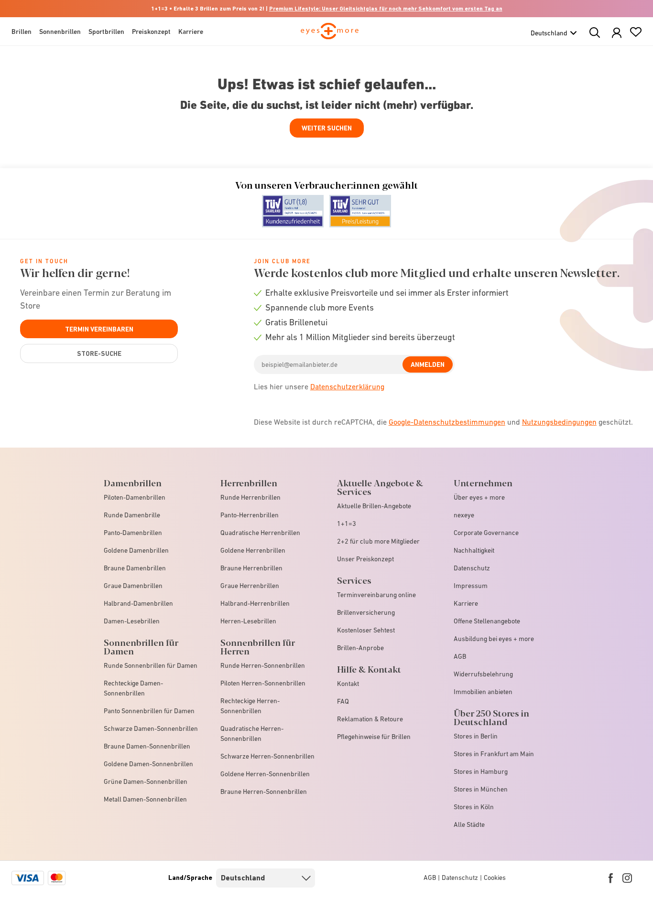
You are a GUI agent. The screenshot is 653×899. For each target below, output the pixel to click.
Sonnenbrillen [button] (60, 31)
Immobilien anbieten (483, 692)
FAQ (343, 701)
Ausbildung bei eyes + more (494, 638)
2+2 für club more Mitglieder (378, 541)
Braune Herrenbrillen (251, 568)
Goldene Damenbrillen (136, 550)
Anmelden (428, 364)
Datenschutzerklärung (347, 386)
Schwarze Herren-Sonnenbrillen (267, 756)
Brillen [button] (21, 31)
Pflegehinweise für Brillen (374, 736)
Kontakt (348, 683)
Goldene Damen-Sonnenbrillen (148, 764)
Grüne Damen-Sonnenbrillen (145, 781)
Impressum (471, 585)
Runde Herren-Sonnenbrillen (262, 665)
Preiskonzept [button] (151, 31)
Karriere (466, 603)
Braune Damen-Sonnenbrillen (147, 746)
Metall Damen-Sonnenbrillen (145, 799)
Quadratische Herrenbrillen (260, 532)
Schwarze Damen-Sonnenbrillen (151, 728)
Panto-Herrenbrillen (249, 515)
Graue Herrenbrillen (249, 585)
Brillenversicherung (366, 612)
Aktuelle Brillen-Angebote (374, 506)
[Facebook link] (611, 878)
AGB (460, 656)
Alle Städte (469, 824)
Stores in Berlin (476, 736)
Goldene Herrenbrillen (252, 550)
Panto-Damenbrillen (133, 532)
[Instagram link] (627, 878)
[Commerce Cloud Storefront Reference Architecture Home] (330, 35)
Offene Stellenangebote (487, 621)
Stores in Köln (474, 807)
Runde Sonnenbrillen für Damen (150, 665)
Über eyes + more (479, 497)
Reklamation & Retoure (370, 719)
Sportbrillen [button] (106, 31)
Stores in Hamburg (481, 771)
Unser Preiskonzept (365, 559)
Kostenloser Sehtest (366, 630)
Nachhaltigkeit (474, 550)
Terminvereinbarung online (376, 595)
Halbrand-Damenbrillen (138, 603)
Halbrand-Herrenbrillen (255, 603)
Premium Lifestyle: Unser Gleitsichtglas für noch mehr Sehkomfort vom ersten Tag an (385, 8)
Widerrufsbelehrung (483, 674)
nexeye (464, 515)
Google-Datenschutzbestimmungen (447, 421)
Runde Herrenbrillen (250, 497)
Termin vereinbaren (99, 329)
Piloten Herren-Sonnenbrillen (262, 683)
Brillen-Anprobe (360, 648)
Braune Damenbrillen (135, 568)
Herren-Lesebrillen (248, 621)
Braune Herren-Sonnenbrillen (263, 791)
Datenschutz (472, 568)
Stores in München (481, 789)
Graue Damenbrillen (133, 585)
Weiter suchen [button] (327, 128)
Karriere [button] (190, 31)
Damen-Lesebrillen (132, 621)
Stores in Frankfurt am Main (494, 754)
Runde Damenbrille (132, 515)
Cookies (495, 877)
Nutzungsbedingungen (559, 421)
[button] (616, 33)
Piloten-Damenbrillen (134, 497)
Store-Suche (99, 353)
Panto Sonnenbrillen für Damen (149, 711)
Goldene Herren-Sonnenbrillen (265, 774)
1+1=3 (346, 523)
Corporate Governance (486, 532)
